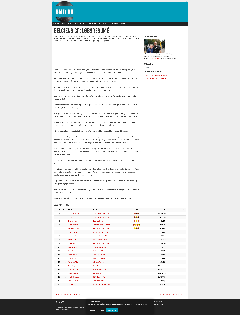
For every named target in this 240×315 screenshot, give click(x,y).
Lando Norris (72, 236)
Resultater (92, 24)
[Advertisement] (120, 10)
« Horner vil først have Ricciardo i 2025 (68, 294)
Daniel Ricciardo (73, 269)
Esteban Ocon (72, 239)
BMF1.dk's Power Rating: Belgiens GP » (171, 294)
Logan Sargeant (73, 273)
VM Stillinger (103, 24)
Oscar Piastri (72, 284)
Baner (123, 24)
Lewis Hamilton (73, 225)
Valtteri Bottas (72, 254)
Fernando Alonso (73, 228)
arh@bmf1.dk (154, 58)
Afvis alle (92, 310)
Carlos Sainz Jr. (73, 281)
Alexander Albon (73, 262)
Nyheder (56, 24)
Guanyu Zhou (72, 258)
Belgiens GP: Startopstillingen (155, 78)
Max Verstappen (73, 213)
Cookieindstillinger (158, 304)
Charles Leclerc (73, 221)
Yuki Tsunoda (72, 247)
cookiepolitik (91, 306)
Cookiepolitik (157, 302)
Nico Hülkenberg (73, 277)
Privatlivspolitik (158, 301)
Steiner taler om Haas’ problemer (156, 75)
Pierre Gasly (72, 251)
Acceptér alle (112, 310)
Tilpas (102, 310)
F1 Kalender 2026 (80, 24)
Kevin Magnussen (74, 266)
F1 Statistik (114, 24)
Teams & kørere (67, 24)
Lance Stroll (72, 243)
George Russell (73, 232)
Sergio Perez (72, 217)
